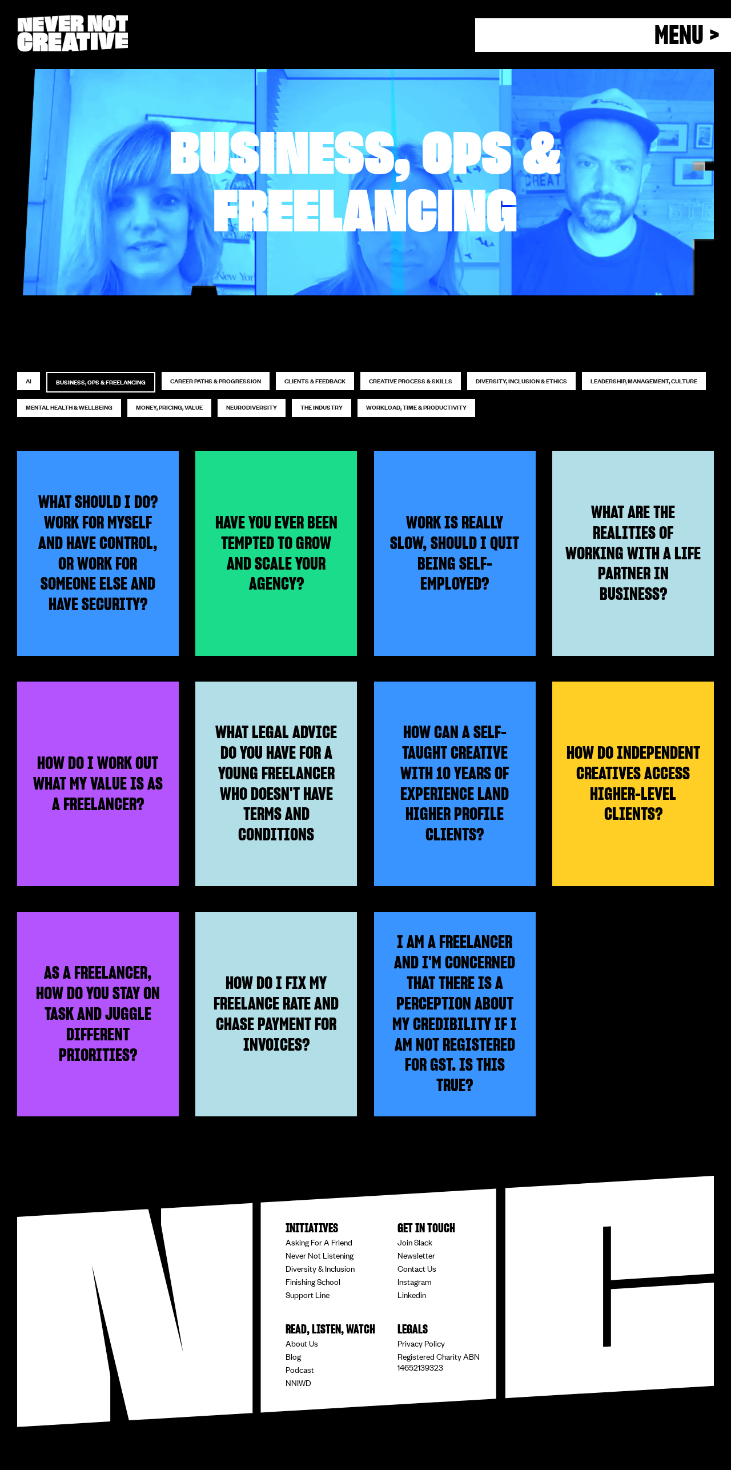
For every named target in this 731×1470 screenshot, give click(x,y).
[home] (72, 33)
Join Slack (414, 1241)
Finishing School (313, 1281)
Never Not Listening (320, 1254)
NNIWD (298, 1382)
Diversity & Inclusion (320, 1268)
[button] (603, 35)
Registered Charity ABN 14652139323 (438, 1362)
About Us (302, 1342)
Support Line (308, 1294)
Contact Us (416, 1268)
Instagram (414, 1281)
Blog (293, 1356)
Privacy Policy (421, 1342)
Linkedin (411, 1294)
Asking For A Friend (319, 1241)
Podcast (300, 1369)
